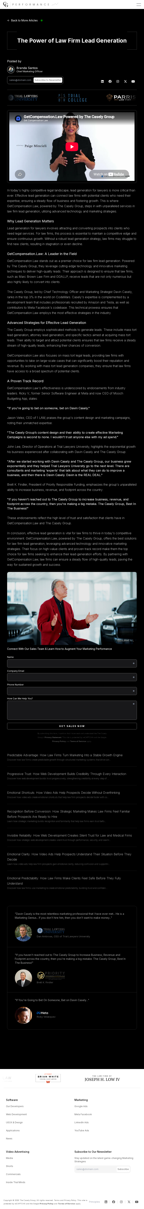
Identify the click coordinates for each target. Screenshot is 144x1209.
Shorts (9, 1166)
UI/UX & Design (14, 1122)
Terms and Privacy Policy (65, 1200)
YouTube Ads (81, 1130)
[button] (138, 4)
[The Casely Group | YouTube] (133, 81)
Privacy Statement (53, 737)
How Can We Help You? (20, 698)
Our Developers (15, 1106)
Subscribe (123, 1169)
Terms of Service (78, 741)
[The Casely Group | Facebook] (110, 81)
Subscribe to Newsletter (47, 80)
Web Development (16, 1114)
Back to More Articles (24, 20)
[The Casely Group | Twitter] (125, 81)
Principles (94, 1201)
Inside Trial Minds (15, 1182)
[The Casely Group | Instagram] (118, 81)
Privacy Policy (59, 741)
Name (10, 657)
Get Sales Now (72, 726)
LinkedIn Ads (81, 1122)
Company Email (15, 671)
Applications (13, 1130)
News (9, 1138)
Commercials (13, 1174)
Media (9, 1158)
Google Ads (81, 1106)
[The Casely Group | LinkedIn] (102, 81)
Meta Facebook (83, 1114)
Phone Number (15, 684)
